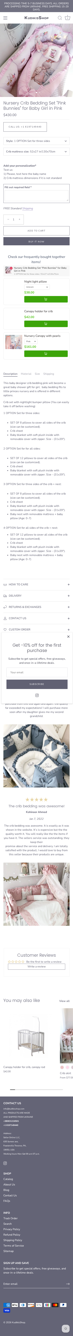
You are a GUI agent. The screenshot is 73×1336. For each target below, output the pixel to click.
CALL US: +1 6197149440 (25, 126)
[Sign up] (68, 1284)
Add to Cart (36, 230)
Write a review (37, 966)
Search (7, 1224)
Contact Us (10, 1195)
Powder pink (62, 1067)
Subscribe (37, 684)
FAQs (6, 1201)
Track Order (10, 1218)
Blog (6, 1190)
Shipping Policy (12, 1240)
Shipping (27, 208)
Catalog (8, 1179)
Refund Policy (11, 1235)
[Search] (60, 18)
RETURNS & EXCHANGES (24, 607)
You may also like (21, 1000)
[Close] (68, 636)
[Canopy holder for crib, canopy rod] (30, 1035)
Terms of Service (13, 1246)
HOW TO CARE (18, 584)
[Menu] (5, 18)
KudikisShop (18, 1322)
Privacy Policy (11, 1229)
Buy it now (36, 241)
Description (10, 374)
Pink (67, 1067)
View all (64, 1001)
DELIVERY (15, 596)
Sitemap (8, 1251)
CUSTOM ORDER (19, 629)
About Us (9, 1184)
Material (26, 374)
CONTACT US (17, 618)
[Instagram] (37, 695)
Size (37, 374)
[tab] (12, 374)
